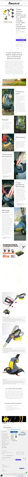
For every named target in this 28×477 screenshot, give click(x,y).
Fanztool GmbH (7, 473)
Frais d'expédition (22, 31)
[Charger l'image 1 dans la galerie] (5, 22)
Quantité (17, 33)
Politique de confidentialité (23, 473)
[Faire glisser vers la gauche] (3, 22)
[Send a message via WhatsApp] (26, 472)
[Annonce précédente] (1, 6)
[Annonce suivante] (26, 6)
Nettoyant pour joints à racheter (6, 238)
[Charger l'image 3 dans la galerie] (11, 22)
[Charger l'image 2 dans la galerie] (9, 22)
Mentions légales (24, 474)
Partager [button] (18, 48)
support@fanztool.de (9, 455)
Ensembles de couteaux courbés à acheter (20, 204)
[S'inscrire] (14, 460)
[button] (1, 3)
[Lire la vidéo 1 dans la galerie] (7, 22)
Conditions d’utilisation (13, 474)
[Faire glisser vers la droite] (13, 22)
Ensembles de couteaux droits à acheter (6, 176)
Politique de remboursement (6, 474)
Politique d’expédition (19, 474)
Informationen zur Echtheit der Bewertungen (21, 476)
